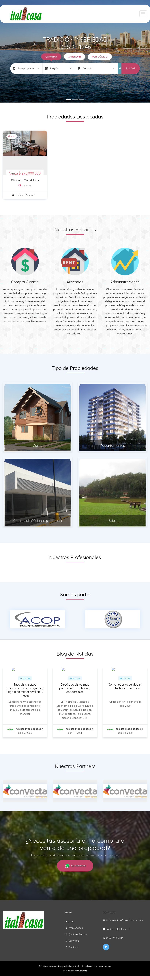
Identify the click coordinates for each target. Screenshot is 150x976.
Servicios (73, 940)
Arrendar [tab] (74, 56)
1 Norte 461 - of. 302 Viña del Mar (124, 920)
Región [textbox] (54, 68)
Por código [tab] (100, 56)
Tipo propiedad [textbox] (26, 68)
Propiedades (75, 927)
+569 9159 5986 (114, 937)
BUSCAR (130, 68)
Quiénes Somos (77, 934)
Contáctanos (78, 865)
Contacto (73, 947)
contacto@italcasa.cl (118, 929)
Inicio (71, 921)
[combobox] (26, 68)
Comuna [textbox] (87, 68)
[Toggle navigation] (143, 13)
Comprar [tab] (51, 56)
